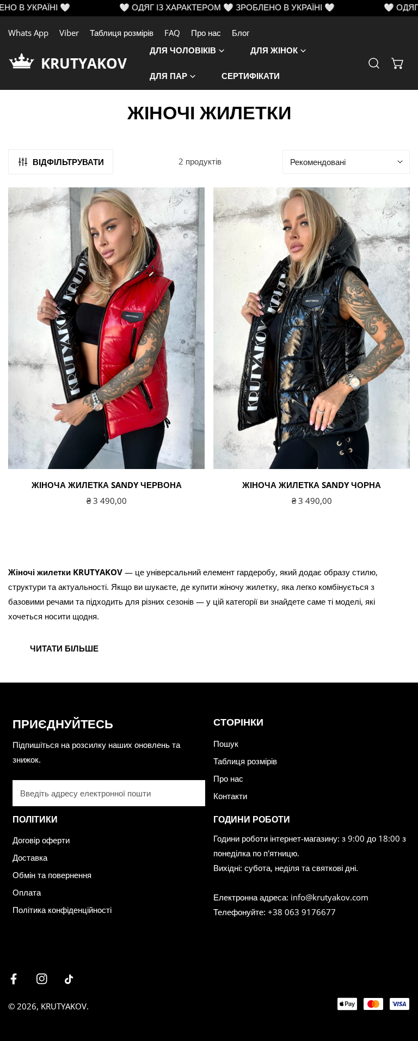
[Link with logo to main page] (24, 63)
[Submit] (191, 792)
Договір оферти (41, 840)
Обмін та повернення (52, 874)
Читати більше (64, 648)
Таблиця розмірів (121, 32)
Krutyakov (64, 1006)
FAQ (172, 32)
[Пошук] (374, 63)
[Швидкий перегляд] (183, 456)
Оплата (27, 892)
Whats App (28, 32)
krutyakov (84, 63)
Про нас (206, 32)
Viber (69, 32)
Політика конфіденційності (62, 909)
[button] (398, 63)
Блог (240, 32)
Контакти (230, 795)
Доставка (30, 857)
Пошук (225, 743)
